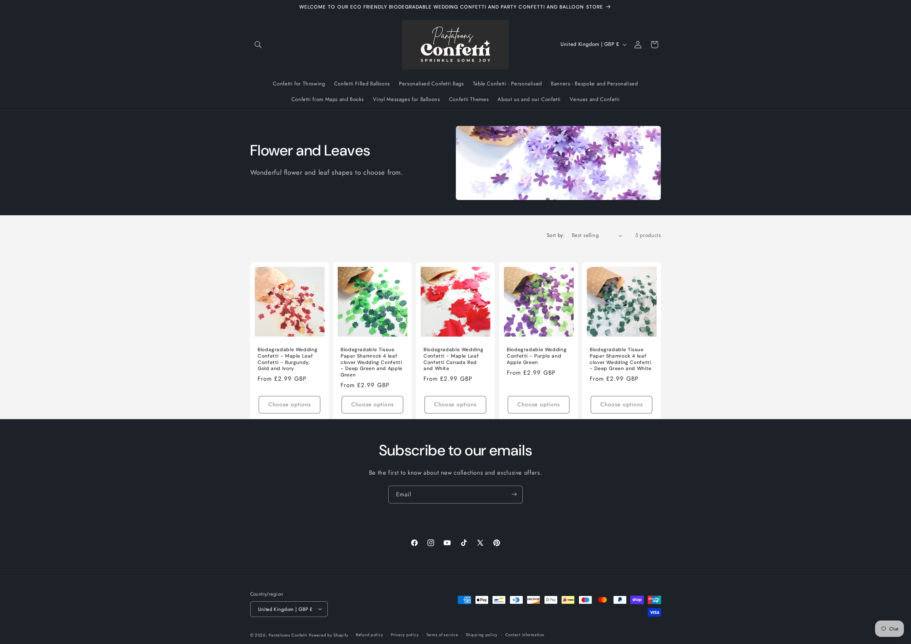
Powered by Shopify (328, 635)
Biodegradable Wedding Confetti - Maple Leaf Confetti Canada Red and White (453, 359)
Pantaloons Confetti (288, 635)
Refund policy (369, 635)
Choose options (289, 404)
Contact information (524, 635)
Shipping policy (481, 635)
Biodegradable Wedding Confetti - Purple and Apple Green (537, 356)
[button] (258, 44)
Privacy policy (404, 635)
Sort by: (555, 235)
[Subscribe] (514, 494)
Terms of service (442, 635)
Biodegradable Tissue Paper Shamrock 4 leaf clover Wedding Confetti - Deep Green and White (621, 359)
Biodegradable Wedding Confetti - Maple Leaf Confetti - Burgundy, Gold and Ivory (287, 359)
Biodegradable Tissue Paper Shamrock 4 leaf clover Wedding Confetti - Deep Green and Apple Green (371, 362)
